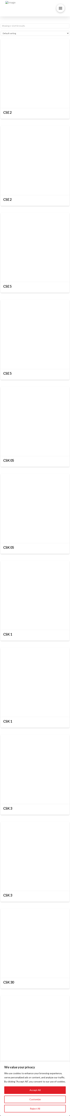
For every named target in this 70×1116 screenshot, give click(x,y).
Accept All (35, 1090)
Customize (35, 1099)
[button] (60, 8)
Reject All (35, 1108)
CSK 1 (7, 634)
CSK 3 (7, 808)
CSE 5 (7, 286)
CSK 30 (8, 982)
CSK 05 (8, 460)
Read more (35, 102)
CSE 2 (7, 112)
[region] (35, 1089)
